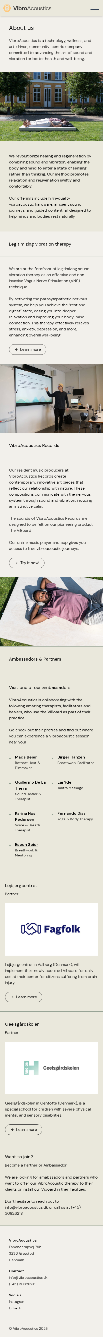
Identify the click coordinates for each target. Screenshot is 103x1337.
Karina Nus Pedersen (25, 816)
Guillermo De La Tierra (30, 785)
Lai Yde (65, 782)
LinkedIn (15, 1308)
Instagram (17, 1301)
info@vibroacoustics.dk (26, 1207)
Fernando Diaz (72, 813)
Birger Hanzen (71, 757)
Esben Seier (26, 844)
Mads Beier (26, 757)
